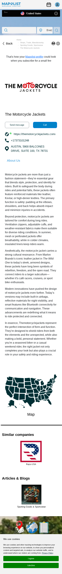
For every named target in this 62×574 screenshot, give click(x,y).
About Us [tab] (13, 160)
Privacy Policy (47, 553)
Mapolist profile (34, 56)
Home (19, 40)
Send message (17, 125)
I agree (31, 558)
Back (9, 43)
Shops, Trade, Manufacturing (31, 43)
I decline (31, 565)
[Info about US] (56, 13)
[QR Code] (58, 43)
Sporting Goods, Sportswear (31, 45)
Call (45, 125)
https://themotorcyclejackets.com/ (35, 134)
